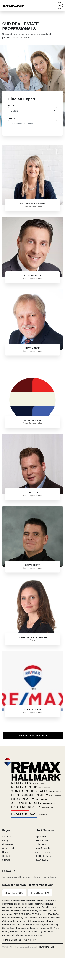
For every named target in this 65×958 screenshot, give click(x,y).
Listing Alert (40, 844)
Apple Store (15, 893)
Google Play (41, 893)
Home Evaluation (43, 848)
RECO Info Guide (43, 856)
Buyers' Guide (41, 836)
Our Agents (7, 844)
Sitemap (6, 860)
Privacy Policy (29, 940)
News (5, 852)
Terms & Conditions (11, 940)
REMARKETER (42, 860)
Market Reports (42, 852)
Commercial (8, 848)
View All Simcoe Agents (33, 735)
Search (11, 118)
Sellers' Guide (41, 840)
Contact (6, 856)
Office (11, 105)
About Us (6, 836)
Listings (6, 840)
